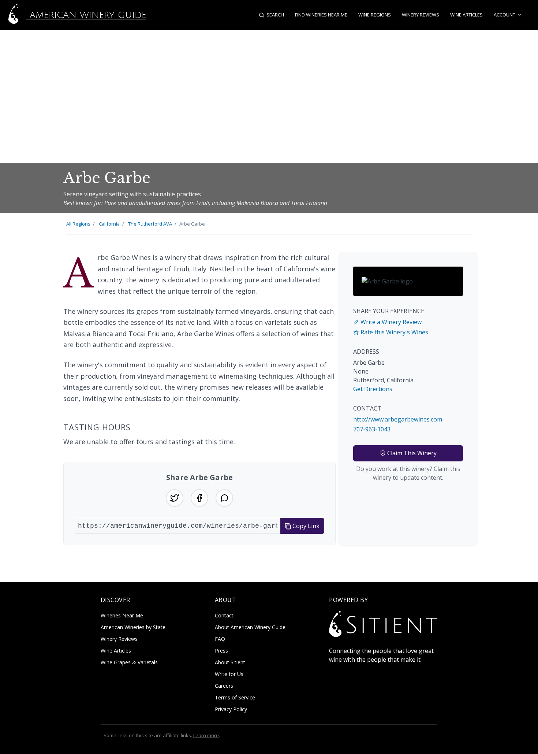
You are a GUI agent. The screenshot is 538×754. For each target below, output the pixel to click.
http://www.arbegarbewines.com (397, 419)
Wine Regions (374, 14)
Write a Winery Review (390, 322)
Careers (224, 685)
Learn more (206, 735)
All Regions (78, 223)
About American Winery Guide (250, 627)
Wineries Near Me (122, 615)
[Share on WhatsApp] (224, 498)
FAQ (220, 638)
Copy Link (305, 526)
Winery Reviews (420, 14)
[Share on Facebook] (199, 498)
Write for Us (229, 674)
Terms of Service (235, 697)
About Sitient (230, 662)
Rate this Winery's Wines (393, 332)
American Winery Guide (86, 15)
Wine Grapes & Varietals (129, 662)
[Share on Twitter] (174, 498)
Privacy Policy (231, 709)
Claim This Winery (411, 453)
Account (504, 14)
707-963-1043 (372, 429)
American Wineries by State (133, 627)
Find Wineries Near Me (321, 14)
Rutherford (150, 223)
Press (221, 650)
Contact (224, 615)
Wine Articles (466, 14)
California (109, 223)
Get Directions (372, 389)
